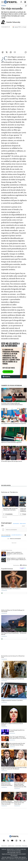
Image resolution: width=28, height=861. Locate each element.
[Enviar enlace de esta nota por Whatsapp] (10, 52)
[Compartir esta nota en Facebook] (2, 52)
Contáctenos (18, 845)
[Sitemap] (24, 841)
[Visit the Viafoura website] (23, 565)
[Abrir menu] (2, 2)
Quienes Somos (11, 845)
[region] (14, 544)
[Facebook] (4, 841)
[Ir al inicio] (10, 2)
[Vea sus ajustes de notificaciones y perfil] (25, 2)
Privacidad (24, 845)
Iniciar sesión (16, 523)
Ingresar (21, 2)
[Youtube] (12, 841)
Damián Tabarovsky (13, 22)
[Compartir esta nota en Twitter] (6, 52)
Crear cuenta (23, 523)
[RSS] (20, 841)
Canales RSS (4, 845)
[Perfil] (14, 837)
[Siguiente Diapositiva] (25, 505)
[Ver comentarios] (25, 6)
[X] (8, 841)
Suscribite (8, 371)
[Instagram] (16, 841)
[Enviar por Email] (14, 52)
